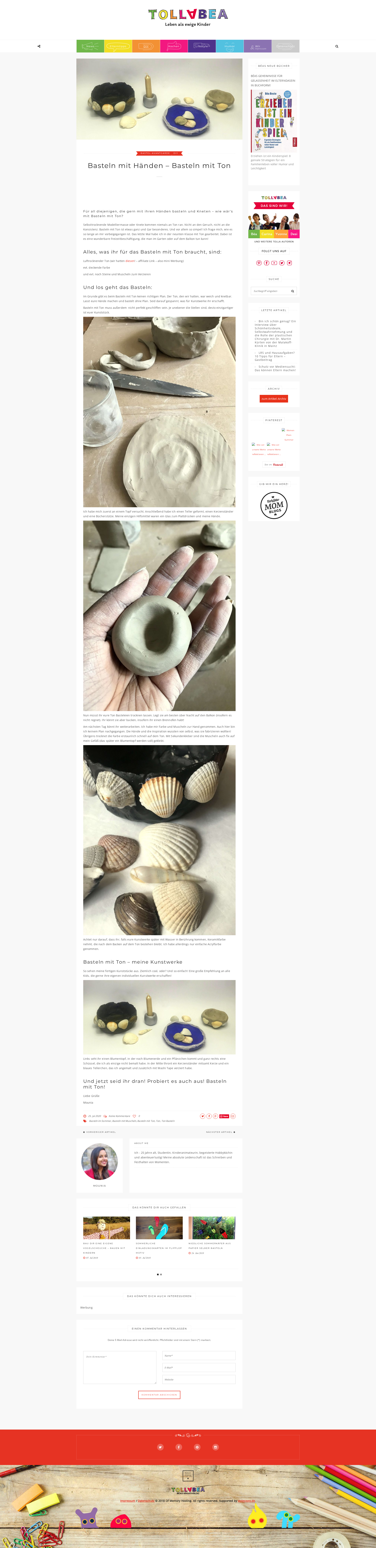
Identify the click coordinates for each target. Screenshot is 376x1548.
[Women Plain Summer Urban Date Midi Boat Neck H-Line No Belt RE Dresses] (289, 435)
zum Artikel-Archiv (274, 399)
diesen (130, 261)
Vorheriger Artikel (101, 1132)
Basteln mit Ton (146, 1121)
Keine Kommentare (119, 1116)
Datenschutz (285, 46)
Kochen (173, 46)
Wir (257, 46)
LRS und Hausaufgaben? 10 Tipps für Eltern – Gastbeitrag (275, 356)
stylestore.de (246, 1501)
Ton (158, 1121)
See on (269, 464)
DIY (146, 46)
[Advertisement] (154, 191)
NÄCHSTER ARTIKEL (219, 1132)
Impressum (127, 1501)
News (90, 46)
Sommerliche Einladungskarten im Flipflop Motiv (106, 1248)
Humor (230, 46)
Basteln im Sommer (100, 1121)
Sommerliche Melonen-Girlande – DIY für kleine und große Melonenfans (211, 1248)
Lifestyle (202, 46)
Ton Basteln (167, 1121)
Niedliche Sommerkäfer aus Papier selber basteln (157, 1245)
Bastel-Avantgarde (155, 153)
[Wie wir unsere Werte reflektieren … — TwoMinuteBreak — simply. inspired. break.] (259, 450)
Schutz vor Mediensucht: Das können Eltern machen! (275, 368)
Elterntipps (118, 46)
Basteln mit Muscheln (124, 1121)
